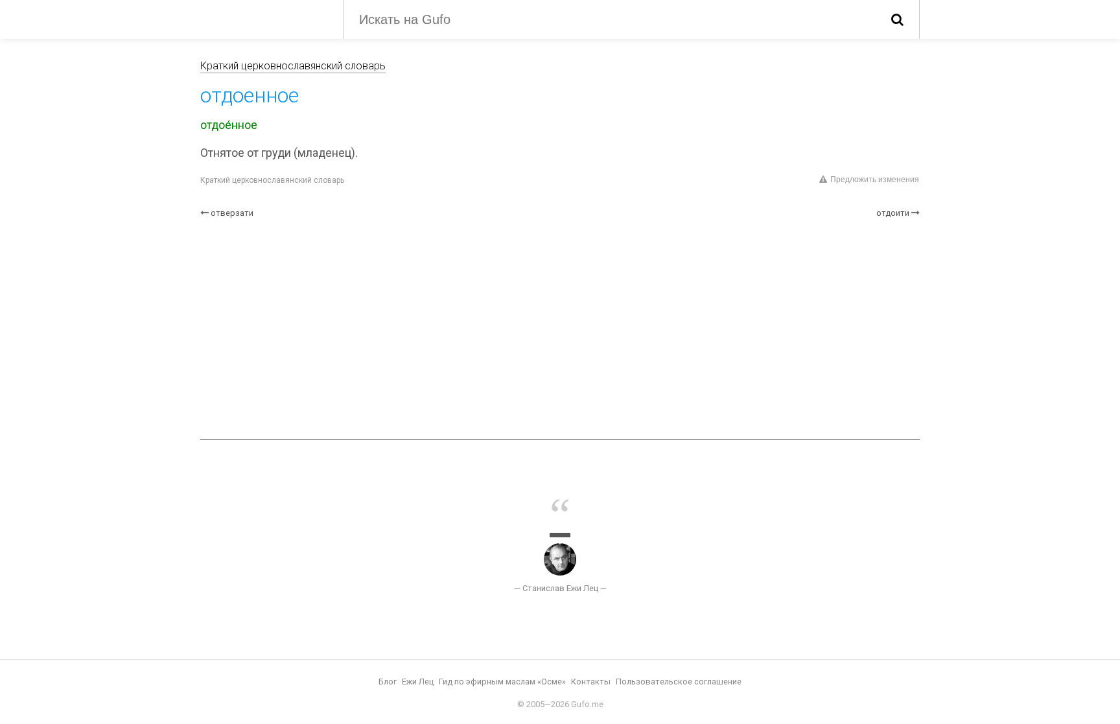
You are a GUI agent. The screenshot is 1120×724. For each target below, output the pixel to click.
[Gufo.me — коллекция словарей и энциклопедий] (262, 18)
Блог (388, 681)
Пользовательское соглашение (678, 681)
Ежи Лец (418, 681)
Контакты (591, 681)
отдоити (892, 213)
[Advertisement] (560, 329)
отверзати (232, 213)
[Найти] (897, 19)
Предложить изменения (874, 179)
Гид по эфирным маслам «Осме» (502, 681)
